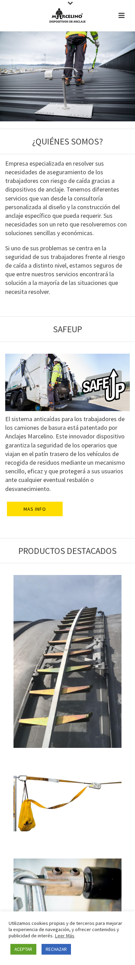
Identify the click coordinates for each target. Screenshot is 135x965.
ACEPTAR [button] (23, 949)
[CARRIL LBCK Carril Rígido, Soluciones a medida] (68, 661)
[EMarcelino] (68, 15)
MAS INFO (35, 509)
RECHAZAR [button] (56, 949)
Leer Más (64, 935)
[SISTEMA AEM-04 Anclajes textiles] (68, 803)
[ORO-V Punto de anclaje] (68, 896)
